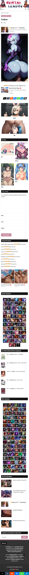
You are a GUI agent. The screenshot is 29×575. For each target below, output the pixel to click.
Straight (7, 12)
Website (2, 228)
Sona (16, 181)
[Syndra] (21, 151)
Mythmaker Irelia (4, 256)
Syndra (16, 160)
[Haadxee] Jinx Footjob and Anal (7, 244)
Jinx (2, 157)
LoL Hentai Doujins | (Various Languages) (11, 350)
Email (2, 221)
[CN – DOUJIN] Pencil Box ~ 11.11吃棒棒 (15, 354)
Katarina (3, 264)
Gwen (2, 246)
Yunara (2, 249)
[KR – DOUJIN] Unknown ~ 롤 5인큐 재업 (15, 379)
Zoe (2, 259)
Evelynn (8, 16)
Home (3, 12)
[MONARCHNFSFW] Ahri (18, 510)
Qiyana (2, 261)
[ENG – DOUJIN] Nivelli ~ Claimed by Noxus (15, 388)
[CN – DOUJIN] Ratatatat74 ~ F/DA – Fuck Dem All (16, 362)
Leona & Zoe (3, 251)
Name (2, 215)
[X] (4, 98)
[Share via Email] (24, 98)
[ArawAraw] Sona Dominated (19, 520)
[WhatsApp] (17, 98)
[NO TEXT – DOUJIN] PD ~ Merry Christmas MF (16, 371)
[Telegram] (21, 98)
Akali (2, 187)
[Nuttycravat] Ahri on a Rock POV (19, 480)
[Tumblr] (7, 98)
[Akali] (7, 174)
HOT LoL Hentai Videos (7, 476)
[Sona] (21, 171)
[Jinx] (7, 149)
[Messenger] (14, 98)
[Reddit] (11, 98)
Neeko (2, 266)
